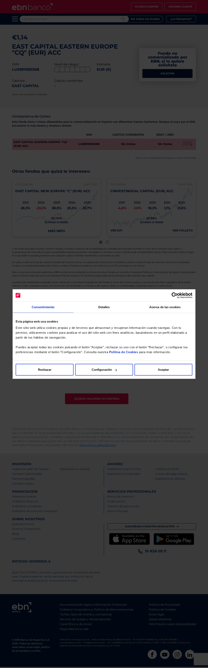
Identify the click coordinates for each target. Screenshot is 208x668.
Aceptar (163, 369)
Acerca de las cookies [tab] (165, 307)
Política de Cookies (123, 352)
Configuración (102, 369)
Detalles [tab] (104, 307)
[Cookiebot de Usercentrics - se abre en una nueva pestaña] (174, 295)
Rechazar (44, 369)
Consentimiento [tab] (43, 307)
